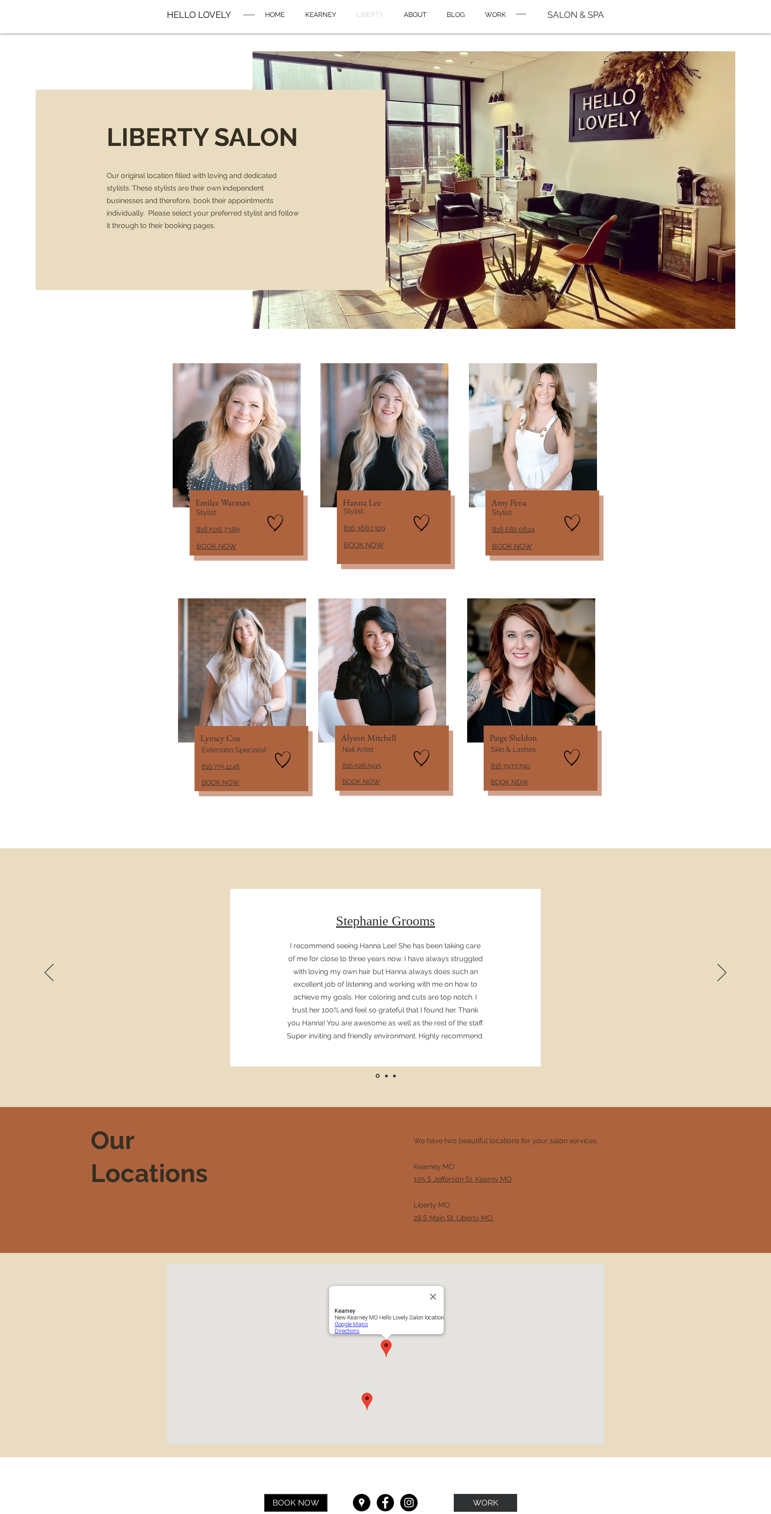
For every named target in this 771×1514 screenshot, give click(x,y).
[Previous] (49, 973)
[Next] (721, 973)
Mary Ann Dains (385, 932)
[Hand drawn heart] (275, 523)
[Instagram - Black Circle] (409, 1502)
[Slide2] (386, 1076)
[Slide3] (394, 1075)
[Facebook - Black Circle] (385, 1502)
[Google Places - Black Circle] (361, 1502)
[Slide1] (377, 1075)
